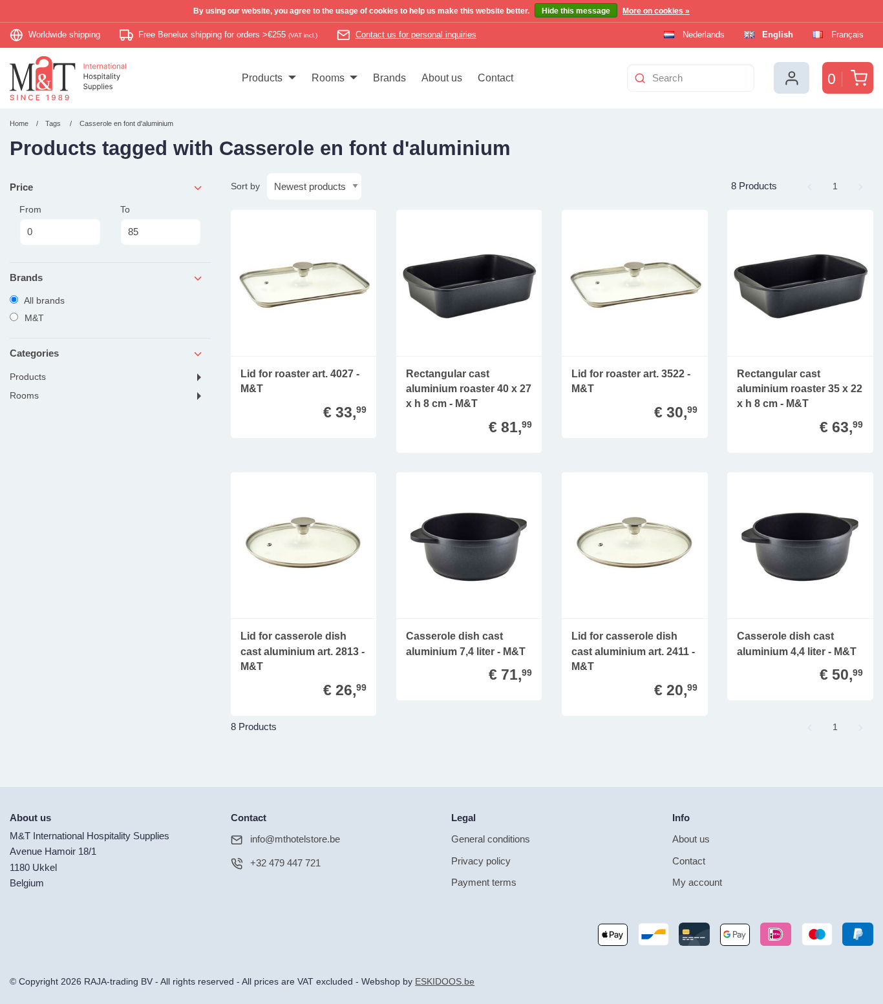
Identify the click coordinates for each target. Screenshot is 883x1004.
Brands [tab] (26, 277)
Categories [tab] (34, 353)
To (125, 209)
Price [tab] (21, 187)
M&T (33, 318)
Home (19, 123)
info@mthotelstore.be (295, 838)
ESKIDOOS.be (444, 982)
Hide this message (576, 11)
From (30, 209)
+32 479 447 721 (285, 862)
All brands (43, 300)
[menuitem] (268, 78)
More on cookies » (656, 11)
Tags (53, 123)
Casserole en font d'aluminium (126, 123)
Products (28, 377)
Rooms (24, 396)
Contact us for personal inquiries (416, 34)
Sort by (245, 186)
